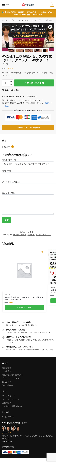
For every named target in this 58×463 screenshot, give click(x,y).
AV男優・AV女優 (19, 234)
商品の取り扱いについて (12, 375)
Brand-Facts (7, 385)
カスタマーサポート (10, 399)
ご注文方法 (6, 371)
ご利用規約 (6, 403)
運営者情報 (6, 368)
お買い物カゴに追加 (34, 83)
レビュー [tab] (7, 146)
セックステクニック (25, 20)
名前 (6, 171)
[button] (52, 5)
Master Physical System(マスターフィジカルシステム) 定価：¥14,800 (24, 298)
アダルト (12, 20)
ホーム (4, 20)
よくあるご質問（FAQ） (12, 406)
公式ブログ (6, 382)
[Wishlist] (42, 252)
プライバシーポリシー (11, 378)
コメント (8, 193)
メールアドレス (11, 182)
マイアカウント (8, 396)
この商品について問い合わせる (28, 128)
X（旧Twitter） (8, 417)
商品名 (9, 160)
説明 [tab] (4, 140)
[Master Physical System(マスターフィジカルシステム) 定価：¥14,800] (24, 270)
